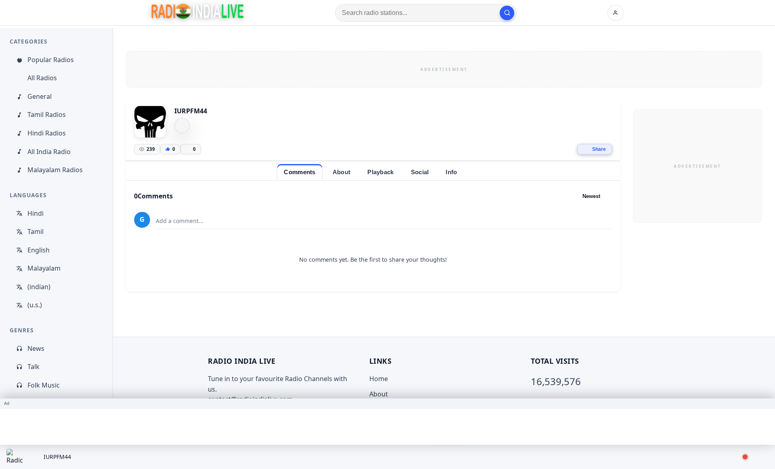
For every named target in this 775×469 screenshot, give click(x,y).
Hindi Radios (46, 133)
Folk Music (43, 385)
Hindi (35, 213)
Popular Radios (50, 59)
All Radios (42, 77)
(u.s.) (34, 304)
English (38, 250)
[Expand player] (760, 457)
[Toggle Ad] (765, 403)
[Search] (507, 13)
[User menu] (615, 13)
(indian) (38, 286)
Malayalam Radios (55, 169)
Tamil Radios (46, 114)
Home (378, 378)
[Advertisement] (444, 69)
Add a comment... (179, 221)
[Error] (182, 125)
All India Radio (49, 151)
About (378, 394)
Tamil (35, 231)
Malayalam (44, 268)
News (35, 348)
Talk (33, 366)
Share (599, 149)
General (39, 96)
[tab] (299, 172)
